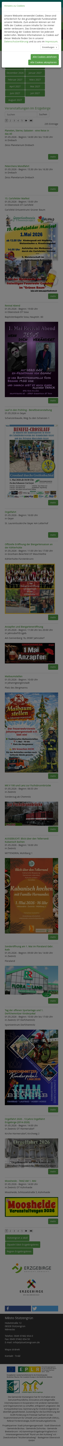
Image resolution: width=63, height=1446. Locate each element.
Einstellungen (48, 47)
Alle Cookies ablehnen (45, 56)
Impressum (51, 41)
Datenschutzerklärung (16, 41)
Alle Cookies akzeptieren (43, 62)
